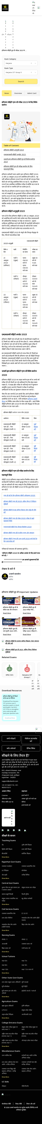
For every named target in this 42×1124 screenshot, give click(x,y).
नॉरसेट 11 (5, 939)
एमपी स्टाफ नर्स (26, 948)
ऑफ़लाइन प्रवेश (6, 799)
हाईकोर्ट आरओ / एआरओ (29, 991)
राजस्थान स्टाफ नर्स (27, 944)
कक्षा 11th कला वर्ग (27, 969)
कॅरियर (24, 802)
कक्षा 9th (24, 965)
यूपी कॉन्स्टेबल (5, 986)
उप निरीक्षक (5, 870)
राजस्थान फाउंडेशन (7, 866)
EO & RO (25, 913)
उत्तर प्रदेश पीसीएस (7, 918)
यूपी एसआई (25, 982)
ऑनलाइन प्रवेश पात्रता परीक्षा (30, 1040)
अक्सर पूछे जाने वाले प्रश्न (29, 799)
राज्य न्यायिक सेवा (7, 1055)
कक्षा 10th (5, 969)
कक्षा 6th (4, 961)
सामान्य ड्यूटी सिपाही (7, 894)
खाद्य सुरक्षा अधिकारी (7, 1006)
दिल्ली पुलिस (25, 894)
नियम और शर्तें (30, 1104)
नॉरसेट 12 (24, 939)
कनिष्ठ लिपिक (25, 875)
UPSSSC (5, 1010)
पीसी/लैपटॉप (25, 1086)
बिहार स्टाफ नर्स (6, 948)
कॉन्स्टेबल (24, 870)
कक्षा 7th (24, 961)
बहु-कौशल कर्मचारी (27, 898)
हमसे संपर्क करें (26, 805)
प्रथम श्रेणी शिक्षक (27, 849)
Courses (5, 795)
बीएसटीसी (4, 853)
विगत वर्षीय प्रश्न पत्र (7, 802)
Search (21, 81)
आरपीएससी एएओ (27, 1014)
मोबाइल (4, 1086)
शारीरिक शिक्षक (26, 853)
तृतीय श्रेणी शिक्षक (27, 845)
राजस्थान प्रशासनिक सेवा (28, 866)
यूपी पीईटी (24, 986)
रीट (3, 845)
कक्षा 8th (4, 965)
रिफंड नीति (18, 1104)
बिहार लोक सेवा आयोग (28, 924)
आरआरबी (4, 944)
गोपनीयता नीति (6, 1104)
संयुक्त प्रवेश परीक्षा (27, 1010)
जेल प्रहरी (4, 875)
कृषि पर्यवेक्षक (25, 1006)
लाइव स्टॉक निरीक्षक (7, 1014)
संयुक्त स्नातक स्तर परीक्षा (29, 887)
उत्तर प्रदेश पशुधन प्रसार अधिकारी (11, 982)
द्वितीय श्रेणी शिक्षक (7, 849)
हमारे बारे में (25, 795)
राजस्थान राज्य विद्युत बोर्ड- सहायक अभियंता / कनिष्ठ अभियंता (9, 1071)
